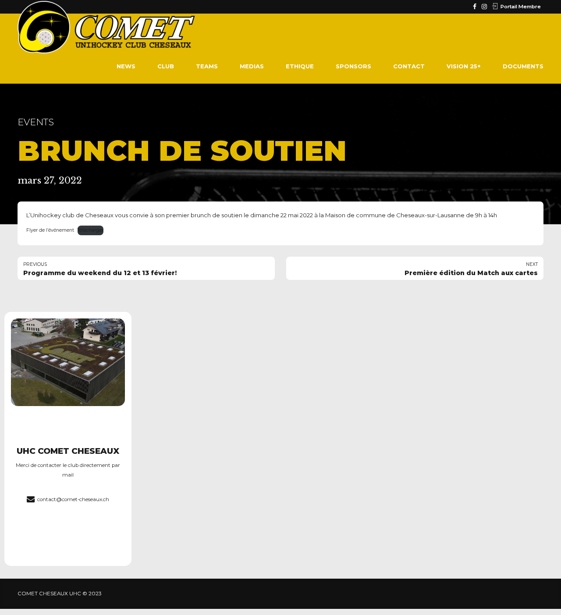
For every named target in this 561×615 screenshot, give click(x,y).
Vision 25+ (464, 66)
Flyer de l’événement (50, 230)
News (126, 66)
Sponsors (353, 66)
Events (36, 122)
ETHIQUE (300, 66)
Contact (409, 66)
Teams (207, 66)
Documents (523, 66)
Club (165, 66)
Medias (252, 66)
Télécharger (90, 230)
